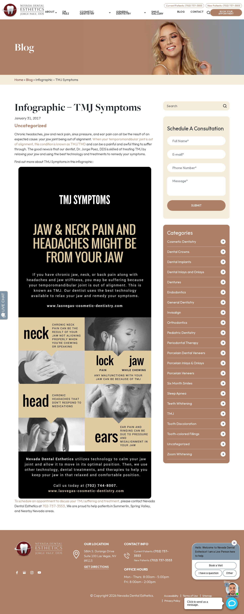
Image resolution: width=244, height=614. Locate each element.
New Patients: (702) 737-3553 (223, 5)
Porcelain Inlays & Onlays (185, 363)
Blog (181, 11)
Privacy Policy (172, 600)
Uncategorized (30, 125)
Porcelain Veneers (180, 373)
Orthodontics (177, 322)
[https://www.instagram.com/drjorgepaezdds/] (31, 572)
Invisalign (174, 312)
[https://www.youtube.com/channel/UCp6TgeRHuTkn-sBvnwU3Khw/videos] (39, 572)
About (50, 11)
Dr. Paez (65, 12)
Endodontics (176, 292)
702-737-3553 (53, 506)
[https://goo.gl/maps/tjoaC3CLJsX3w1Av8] (24, 572)
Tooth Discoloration (181, 424)
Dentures (174, 282)
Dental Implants (179, 262)
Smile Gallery (157, 12)
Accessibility (171, 595)
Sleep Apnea (176, 393)
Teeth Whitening (179, 403)
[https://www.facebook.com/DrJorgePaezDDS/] (16, 572)
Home (18, 80)
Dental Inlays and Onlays (185, 272)
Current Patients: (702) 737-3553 (184, 5)
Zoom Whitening (179, 454)
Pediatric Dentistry (181, 333)
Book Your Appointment (226, 12)
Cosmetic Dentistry (87, 12)
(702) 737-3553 (161, 560)
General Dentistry (123, 12)
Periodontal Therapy (182, 343)
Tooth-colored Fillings (183, 434)
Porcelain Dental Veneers (186, 353)
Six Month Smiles (179, 383)
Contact (197, 11)
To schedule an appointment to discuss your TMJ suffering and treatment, (67, 501)
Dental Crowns (178, 252)
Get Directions (96, 567)
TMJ (170, 413)
